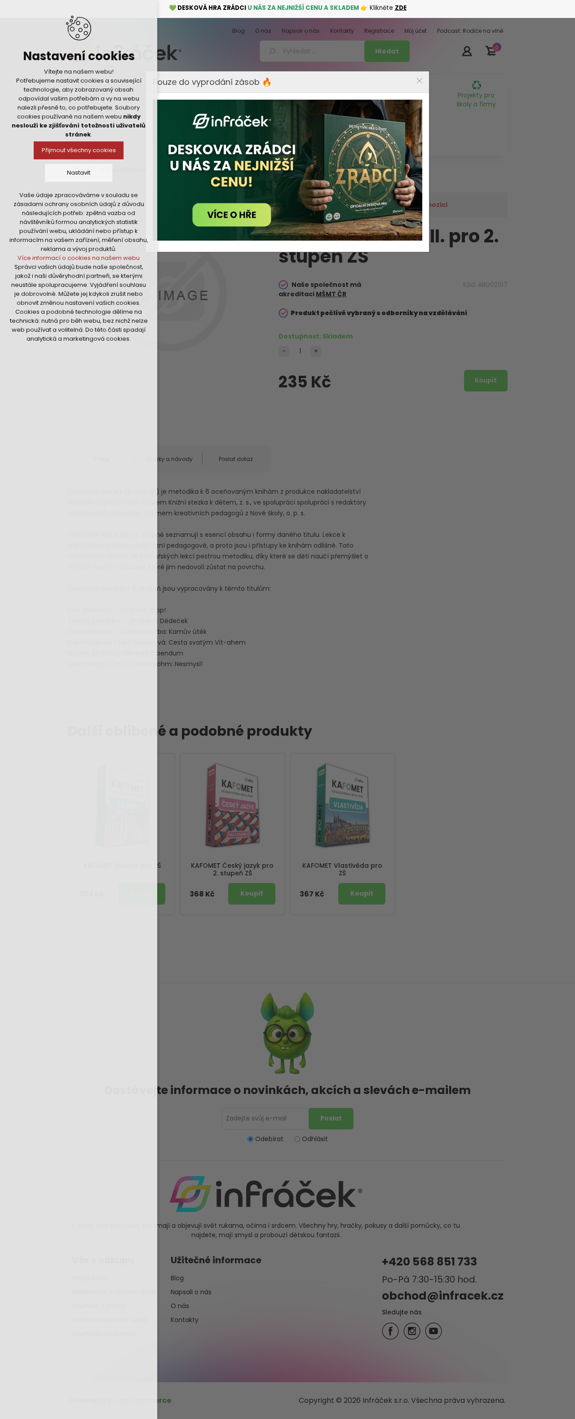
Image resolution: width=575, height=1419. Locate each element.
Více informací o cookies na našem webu (79, 258)
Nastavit (78, 172)
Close (419, 80)
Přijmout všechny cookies (79, 150)
